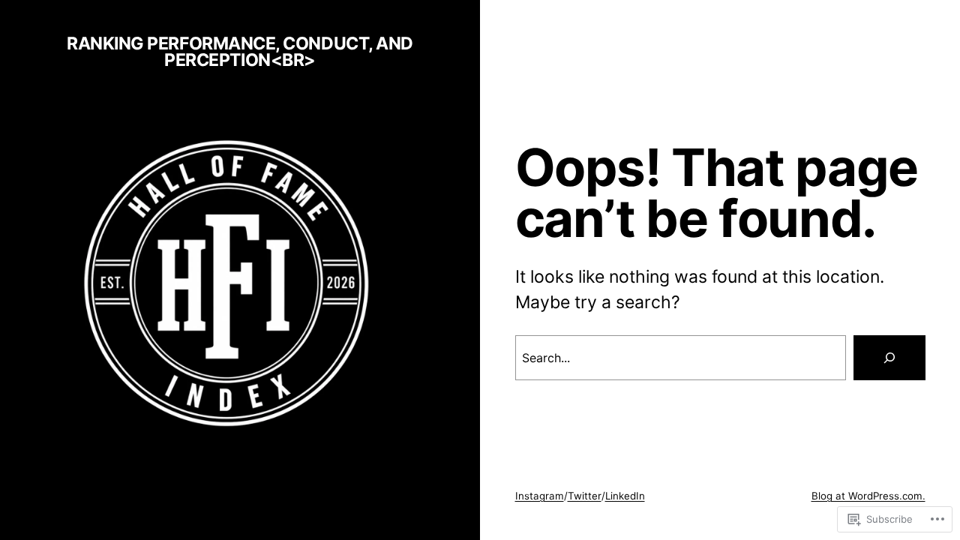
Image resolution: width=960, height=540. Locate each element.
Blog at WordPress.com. (869, 496)
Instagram (539, 496)
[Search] (890, 357)
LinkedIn (625, 496)
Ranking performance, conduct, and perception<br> (240, 52)
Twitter (585, 496)
